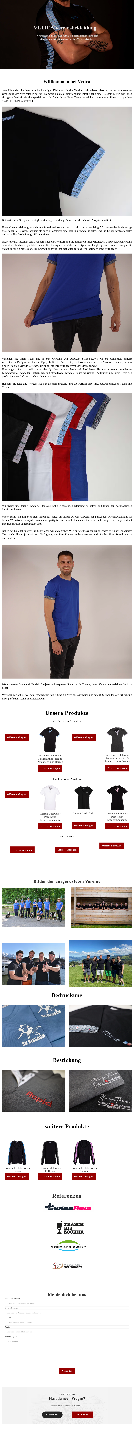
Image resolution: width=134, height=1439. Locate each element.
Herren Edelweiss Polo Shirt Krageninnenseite (50, 816)
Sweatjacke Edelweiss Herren (17, 1169)
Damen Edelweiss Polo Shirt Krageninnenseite (117, 816)
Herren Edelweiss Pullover (50, 1169)
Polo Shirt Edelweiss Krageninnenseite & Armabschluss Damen (117, 758)
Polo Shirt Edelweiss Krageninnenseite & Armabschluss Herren (50, 758)
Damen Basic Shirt (84, 813)
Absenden (67, 1371)
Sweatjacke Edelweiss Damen (84, 1169)
